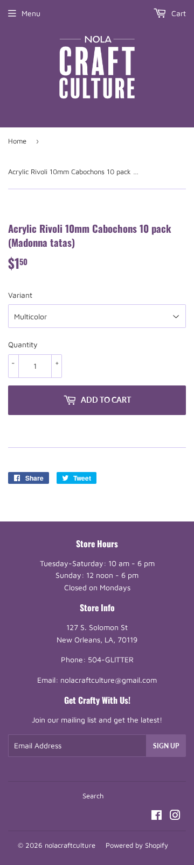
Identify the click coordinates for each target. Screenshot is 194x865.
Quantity (23, 344)
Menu (31, 13)
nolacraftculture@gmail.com (108, 679)
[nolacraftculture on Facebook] (156, 816)
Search (92, 795)
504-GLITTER (111, 659)
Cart (177, 13)
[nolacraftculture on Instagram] (175, 816)
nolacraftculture (70, 845)
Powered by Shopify (137, 845)
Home (17, 141)
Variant (20, 294)
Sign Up (166, 746)
